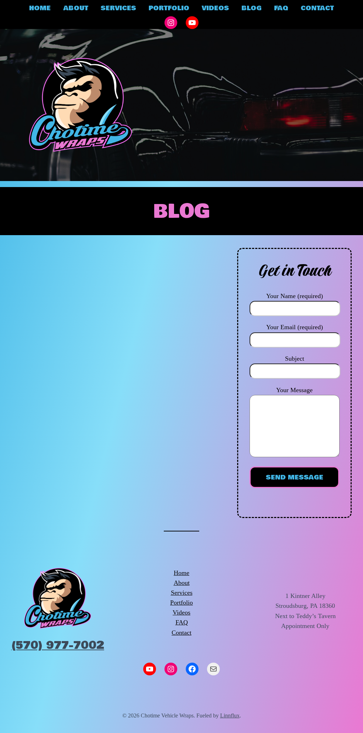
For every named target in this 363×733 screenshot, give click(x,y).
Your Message (294, 390)
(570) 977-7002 (57, 645)
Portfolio (181, 602)
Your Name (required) (294, 295)
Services (181, 592)
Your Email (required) (294, 327)
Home (181, 572)
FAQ (181, 622)
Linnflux (230, 715)
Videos (181, 612)
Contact (181, 632)
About (182, 582)
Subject (294, 358)
